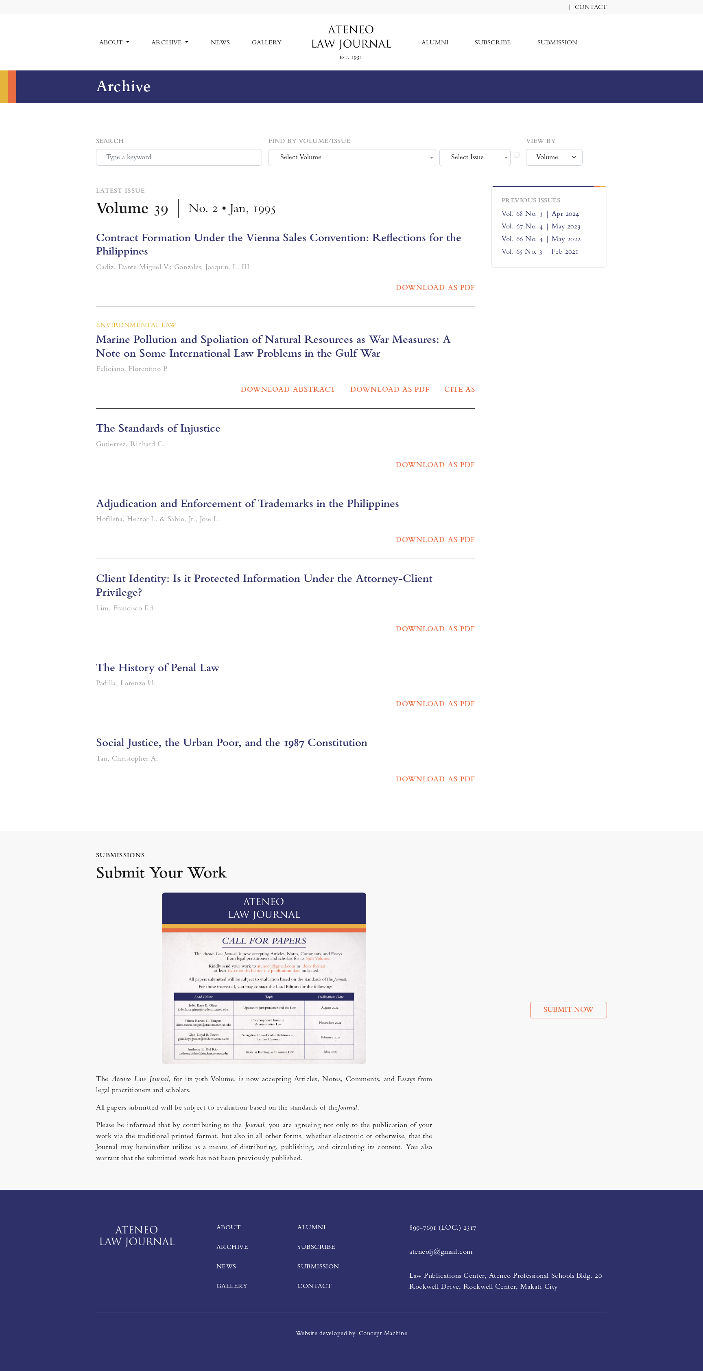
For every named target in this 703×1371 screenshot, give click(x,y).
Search (110, 141)
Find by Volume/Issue (309, 141)
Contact (591, 7)
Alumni (434, 42)
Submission (557, 42)
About (228, 1227)
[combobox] (352, 157)
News (220, 42)
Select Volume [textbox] (300, 157)
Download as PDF (435, 288)
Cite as (459, 390)
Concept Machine (383, 1333)
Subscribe (493, 42)
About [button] (111, 42)
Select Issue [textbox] (467, 157)
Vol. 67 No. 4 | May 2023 (541, 226)
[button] (603, 37)
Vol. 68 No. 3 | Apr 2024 (540, 214)
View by (541, 141)
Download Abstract (288, 390)
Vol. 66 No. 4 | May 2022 (541, 239)
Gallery (267, 42)
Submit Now (569, 1010)
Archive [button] (167, 42)
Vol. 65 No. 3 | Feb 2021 (540, 252)
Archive (232, 1246)
